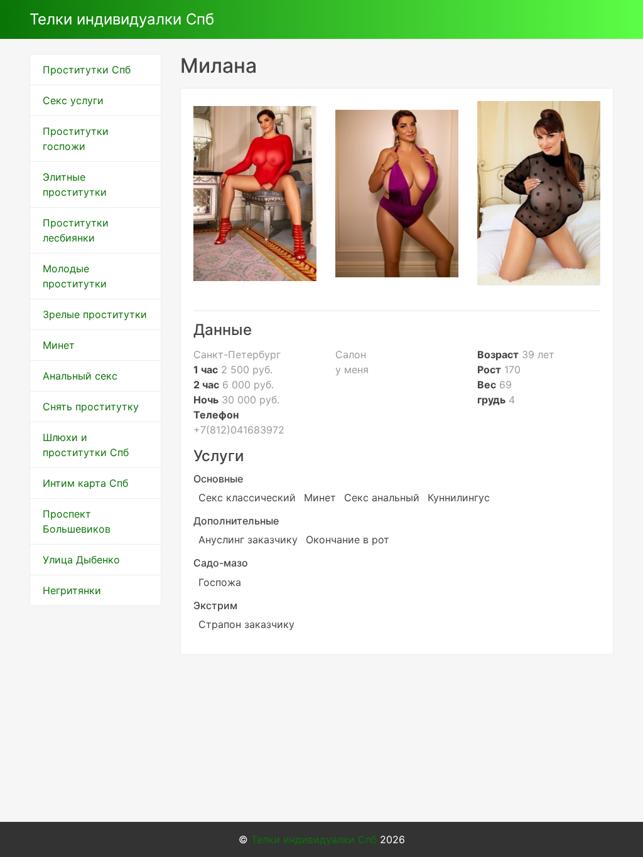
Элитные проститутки (75, 184)
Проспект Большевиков (77, 521)
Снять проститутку (91, 406)
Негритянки (72, 590)
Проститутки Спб (87, 69)
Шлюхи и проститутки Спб (86, 445)
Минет (59, 345)
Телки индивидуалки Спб (122, 19)
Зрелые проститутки (95, 314)
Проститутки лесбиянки (76, 230)
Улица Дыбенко (81, 559)
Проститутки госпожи (76, 138)
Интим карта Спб (85, 483)
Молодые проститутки (75, 276)
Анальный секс (80, 376)
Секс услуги (73, 100)
